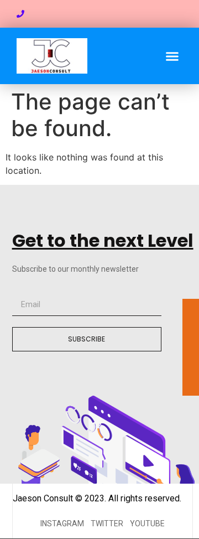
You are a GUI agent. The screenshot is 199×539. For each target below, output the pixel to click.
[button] (172, 55)
